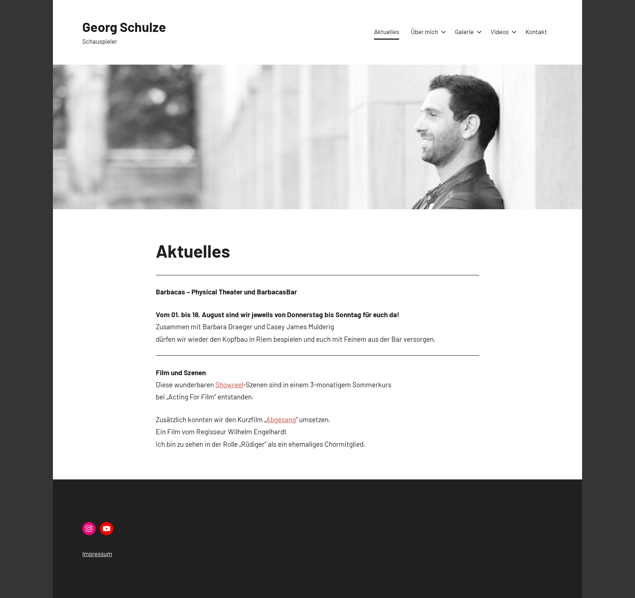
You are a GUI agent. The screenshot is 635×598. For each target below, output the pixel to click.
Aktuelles (386, 31)
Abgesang (281, 419)
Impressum (97, 553)
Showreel (229, 384)
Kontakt (536, 31)
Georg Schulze (124, 27)
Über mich (424, 31)
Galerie (464, 31)
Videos (500, 31)
